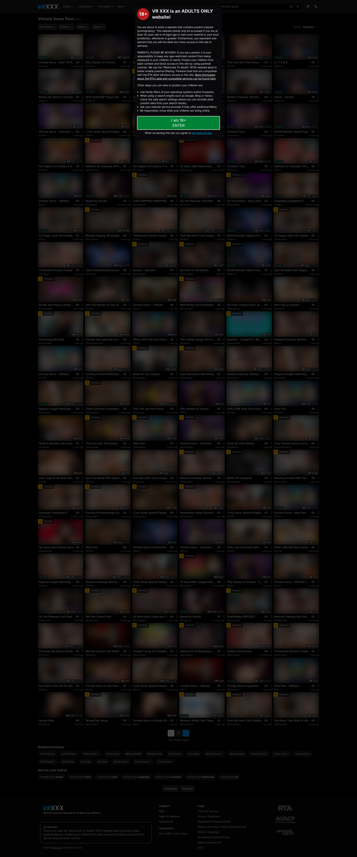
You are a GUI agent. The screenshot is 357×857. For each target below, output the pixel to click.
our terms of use (201, 132)
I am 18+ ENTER (178, 123)
